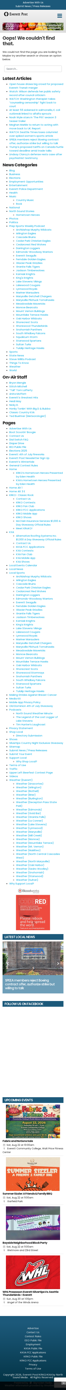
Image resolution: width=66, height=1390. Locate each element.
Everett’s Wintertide (21, 462)
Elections (14, 178)
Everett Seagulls (26, 255)
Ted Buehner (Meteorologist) (27, 416)
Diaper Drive (16, 443)
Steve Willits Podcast (22, 359)
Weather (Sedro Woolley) (32, 868)
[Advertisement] (33, 26)
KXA (11, 532)
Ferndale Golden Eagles (31, 259)
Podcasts (15, 709)
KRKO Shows (23, 517)
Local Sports (17, 572)
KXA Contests (25, 550)
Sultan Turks (23, 344)
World (13, 370)
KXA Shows (23, 561)
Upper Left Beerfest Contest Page (31, 772)
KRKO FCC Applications (30, 510)
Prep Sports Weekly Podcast (27, 226)
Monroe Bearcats (27, 307)
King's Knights (24, 278)
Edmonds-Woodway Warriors (34, 252)
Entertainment (18, 185)
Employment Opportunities (26, 181)
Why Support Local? (21, 883)
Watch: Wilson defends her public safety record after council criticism (34, 93)
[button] (59, 15)
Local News (16, 569)
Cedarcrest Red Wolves (31, 244)
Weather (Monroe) (28, 839)
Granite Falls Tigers (28, 266)
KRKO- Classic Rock (21, 495)
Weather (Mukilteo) (28, 850)
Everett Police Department (26, 189)
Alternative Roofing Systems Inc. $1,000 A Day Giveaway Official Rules (38, 537)
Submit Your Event (20, 754)
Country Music (25, 200)
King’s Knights (24, 624)
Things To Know (19, 363)
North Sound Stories (21, 211)
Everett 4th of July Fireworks (26, 454)
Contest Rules (33, 1336)
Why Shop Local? (26, 761)
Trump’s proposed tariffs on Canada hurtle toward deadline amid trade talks (36, 148)
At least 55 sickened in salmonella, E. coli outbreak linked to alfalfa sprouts (34, 111)
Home (13, 469)
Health (13, 192)
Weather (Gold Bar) (28, 813)
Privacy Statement (21, 728)
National (14, 207)
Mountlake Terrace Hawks (32, 315)
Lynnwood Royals (26, 289)
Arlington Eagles (26, 233)
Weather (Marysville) (29, 831)
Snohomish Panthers (29, 329)
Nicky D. (13, 405)
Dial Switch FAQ (18, 439)
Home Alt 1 (16, 487)
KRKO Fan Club (25, 506)
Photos (13, 218)
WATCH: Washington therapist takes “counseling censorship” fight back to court (32, 102)
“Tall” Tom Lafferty (20, 390)
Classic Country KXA (22, 412)
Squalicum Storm (27, 337)
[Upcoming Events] (33, 1121)
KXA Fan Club (24, 554)
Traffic (13, 769)
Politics (13, 222)
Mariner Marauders (27, 292)
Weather (14, 366)
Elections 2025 (18, 450)
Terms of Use (17, 765)
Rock (19, 204)
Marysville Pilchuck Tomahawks (35, 300)
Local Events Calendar (23, 565)
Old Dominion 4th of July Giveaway (31, 706)
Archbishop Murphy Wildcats (33, 229)
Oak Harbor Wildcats (29, 318)
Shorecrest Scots (27, 322)
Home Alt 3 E (17, 491)
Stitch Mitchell (18, 386)
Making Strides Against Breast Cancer (33, 695)
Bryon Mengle (17, 382)
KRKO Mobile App (26, 513)
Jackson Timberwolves (30, 270)
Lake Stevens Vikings (29, 281)
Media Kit (15, 698)
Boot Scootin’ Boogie (22, 432)
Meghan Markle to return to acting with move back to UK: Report (33, 126)
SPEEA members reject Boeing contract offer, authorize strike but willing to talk (34, 141)
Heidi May (15, 401)
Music (12, 196)
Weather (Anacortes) (29, 783)
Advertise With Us (33, 2)
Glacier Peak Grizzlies (29, 263)
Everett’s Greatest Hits (23, 397)
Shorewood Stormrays (30, 672)
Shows (13, 739)
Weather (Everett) (21, 780)
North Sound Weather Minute (34, 713)
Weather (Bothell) (27, 791)
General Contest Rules (23, 465)
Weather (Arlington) (28, 787)
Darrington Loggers (28, 248)
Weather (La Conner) (29, 820)
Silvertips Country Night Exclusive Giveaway (36, 743)
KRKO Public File (33, 1356)
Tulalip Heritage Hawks (30, 348)
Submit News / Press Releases (33, 6)
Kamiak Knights (25, 274)
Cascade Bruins (26, 237)
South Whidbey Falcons (30, 333)
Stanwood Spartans (28, 340)
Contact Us (16, 436)
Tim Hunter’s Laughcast (31, 724)
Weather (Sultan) (27, 880)
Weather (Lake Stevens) (31, 824)
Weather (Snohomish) (30, 872)
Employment (33, 1344)
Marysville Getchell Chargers (34, 296)
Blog (12, 170)
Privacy (33, 1364)
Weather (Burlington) (29, 798)
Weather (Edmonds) (29, 809)
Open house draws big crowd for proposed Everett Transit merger (36, 85)
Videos (13, 776)
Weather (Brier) (26, 794)
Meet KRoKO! (24, 528)
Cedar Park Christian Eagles (33, 241)
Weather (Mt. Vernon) (30, 846)
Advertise (33, 1328)
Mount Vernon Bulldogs (30, 311)
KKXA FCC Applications (30, 547)
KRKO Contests (25, 502)
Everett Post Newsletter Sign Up (29, 458)
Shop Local (16, 732)
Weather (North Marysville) (33, 861)
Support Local (18, 757)
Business (14, 174)
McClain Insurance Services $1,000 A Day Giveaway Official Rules (38, 522)
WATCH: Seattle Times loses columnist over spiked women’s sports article (33, 134)
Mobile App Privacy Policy (24, 702)
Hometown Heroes (28, 215)
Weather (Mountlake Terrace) (35, 843)
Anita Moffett (17, 394)
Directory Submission (29, 735)
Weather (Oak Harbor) (30, 865)
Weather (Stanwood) (29, 876)
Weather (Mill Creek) (29, 835)
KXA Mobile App (25, 558)
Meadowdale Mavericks (30, 303)
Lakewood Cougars (28, 285)
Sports (13, 352)
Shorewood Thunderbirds (32, 326)
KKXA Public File (33, 1348)
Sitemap (14, 746)
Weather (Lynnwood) (29, 828)
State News (16, 355)
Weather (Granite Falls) (31, 817)
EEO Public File (17, 447)
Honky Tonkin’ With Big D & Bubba (29, 408)
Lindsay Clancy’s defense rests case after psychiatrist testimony (35, 156)
